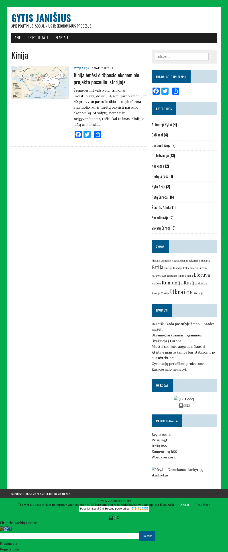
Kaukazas (158, 166)
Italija (186, 268)
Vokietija (198, 293)
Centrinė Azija (161, 145)
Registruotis (161, 434)
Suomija (156, 293)
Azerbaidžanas (180, 260)
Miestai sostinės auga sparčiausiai (178, 346)
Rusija (190, 282)
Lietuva (202, 275)
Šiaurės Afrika (161, 207)
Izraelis (194, 268)
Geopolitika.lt (38, 37)
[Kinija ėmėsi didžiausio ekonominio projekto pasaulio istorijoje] (40, 95)
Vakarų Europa (161, 228)
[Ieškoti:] (182, 56)
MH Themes (64, 494)
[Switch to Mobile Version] (184, 404)
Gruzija (168, 268)
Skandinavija (160, 217)
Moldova (156, 283)
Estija (157, 267)
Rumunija (172, 282)
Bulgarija (205, 260)
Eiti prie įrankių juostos (18, 522)
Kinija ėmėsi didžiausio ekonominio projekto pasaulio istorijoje (106, 78)
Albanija (156, 260)
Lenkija (189, 275)
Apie (17, 37)
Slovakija (203, 283)
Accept (184, 505)
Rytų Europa (160, 197)
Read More (202, 505)
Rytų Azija (81, 68)
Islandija (177, 268)
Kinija (181, 275)
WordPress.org (163, 457)
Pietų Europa (160, 176)
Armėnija (166, 260)
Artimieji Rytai (162, 124)
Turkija (165, 293)
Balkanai (157, 135)
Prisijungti (160, 440)
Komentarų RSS (164, 451)
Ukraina (181, 292)
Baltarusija (194, 260)
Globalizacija (160, 155)
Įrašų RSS (159, 445)
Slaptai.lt (62, 37)
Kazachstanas (169, 275)
